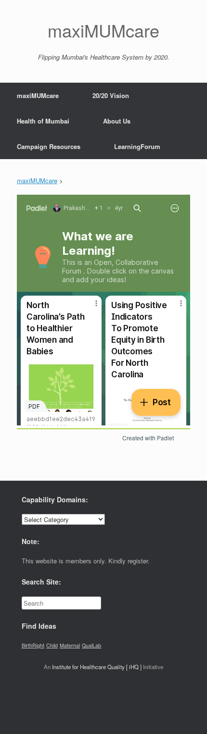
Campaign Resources (48, 146)
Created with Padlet (148, 438)
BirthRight (33, 645)
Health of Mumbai (43, 120)
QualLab (91, 645)
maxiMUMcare (38, 95)
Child (52, 645)
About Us (116, 120)
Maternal (70, 645)
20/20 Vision (110, 95)
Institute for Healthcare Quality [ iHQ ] (97, 667)
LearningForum (137, 146)
